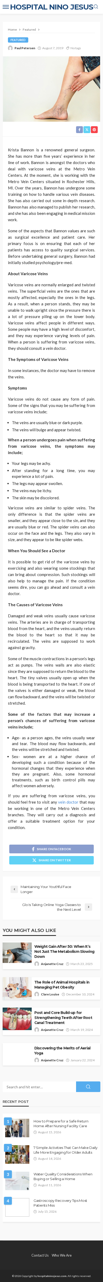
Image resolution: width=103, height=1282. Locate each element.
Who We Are (62, 1255)
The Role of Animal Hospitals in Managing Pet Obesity (61, 984)
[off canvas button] (6, 7)
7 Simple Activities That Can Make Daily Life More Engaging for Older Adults (65, 1149)
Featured (18, 40)
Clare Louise (50, 994)
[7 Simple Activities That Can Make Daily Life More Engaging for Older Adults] (17, 1154)
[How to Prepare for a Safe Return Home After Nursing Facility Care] (17, 1128)
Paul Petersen (25, 48)
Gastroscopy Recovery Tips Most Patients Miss (60, 1202)
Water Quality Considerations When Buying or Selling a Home (63, 1176)
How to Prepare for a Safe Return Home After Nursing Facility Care (61, 1123)
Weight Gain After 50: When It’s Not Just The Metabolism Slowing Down (64, 951)
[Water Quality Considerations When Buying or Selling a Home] (17, 1181)
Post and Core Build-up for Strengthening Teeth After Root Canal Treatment (63, 1018)
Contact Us (40, 1255)
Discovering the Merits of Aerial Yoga (62, 1050)
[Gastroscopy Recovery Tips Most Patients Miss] (17, 1207)
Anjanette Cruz (52, 964)
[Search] (95, 7)
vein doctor (68, 802)
